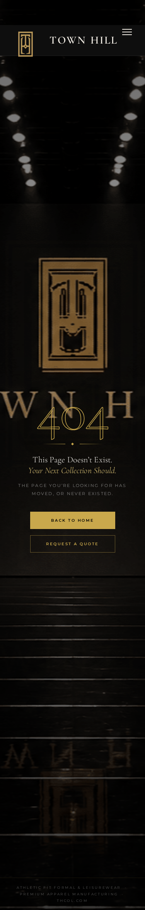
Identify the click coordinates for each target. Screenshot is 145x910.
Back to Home (72, 520)
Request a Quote (72, 543)
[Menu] (127, 40)
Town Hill (83, 40)
